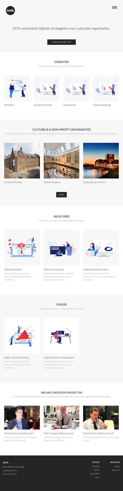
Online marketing (102, 104)
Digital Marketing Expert (95, 269)
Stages (117, 466)
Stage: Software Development (59, 357)
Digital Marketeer (13, 269)
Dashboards (69, 104)
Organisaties (94, 473)
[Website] (10, 10)
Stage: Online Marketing (16, 357)
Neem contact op (61, 42)
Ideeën (97, 470)
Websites (9, 104)
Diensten (96, 466)
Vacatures (116, 470)
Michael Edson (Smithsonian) (19, 433)
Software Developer (54, 269)
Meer (61, 195)
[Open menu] (114, 7)
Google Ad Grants (43, 104)
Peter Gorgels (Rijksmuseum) (59, 433)
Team (97, 477)
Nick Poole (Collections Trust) (98, 433)
